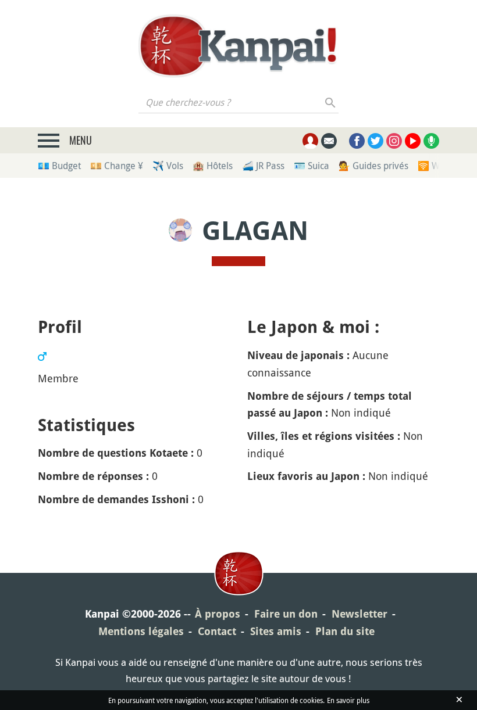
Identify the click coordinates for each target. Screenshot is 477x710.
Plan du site (345, 631)
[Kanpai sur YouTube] (413, 141)
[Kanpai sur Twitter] (375, 141)
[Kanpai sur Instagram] (394, 141)
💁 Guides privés (373, 165)
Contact (217, 631)
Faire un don (286, 614)
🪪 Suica (311, 165)
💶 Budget (59, 165)
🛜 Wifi (432, 165)
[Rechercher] (331, 102)
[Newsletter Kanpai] (329, 141)
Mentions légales (141, 631)
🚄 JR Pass (263, 165)
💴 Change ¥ (116, 165)
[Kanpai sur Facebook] (357, 141)
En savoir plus (348, 700)
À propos (217, 614)
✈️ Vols (167, 165)
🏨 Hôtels (213, 165)
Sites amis (275, 631)
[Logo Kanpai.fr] (238, 46)
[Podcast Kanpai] (431, 141)
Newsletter (359, 614)
